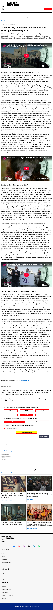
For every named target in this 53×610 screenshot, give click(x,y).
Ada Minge (30, 499)
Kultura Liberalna (10, 6)
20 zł (26, 414)
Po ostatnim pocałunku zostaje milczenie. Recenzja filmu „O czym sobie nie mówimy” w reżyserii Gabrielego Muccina (39, 524)
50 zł (11, 414)
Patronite (4, 598)
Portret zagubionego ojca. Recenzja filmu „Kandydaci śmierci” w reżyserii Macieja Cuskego (39, 494)
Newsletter (4, 559)
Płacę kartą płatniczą (26, 432)
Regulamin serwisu (6, 573)
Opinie (35, 13)
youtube (19, 546)
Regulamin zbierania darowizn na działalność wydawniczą (15, 579)
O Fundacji (4, 565)
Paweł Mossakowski (6, 500)
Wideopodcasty (26, 13)
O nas (3, 553)
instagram (24, 546)
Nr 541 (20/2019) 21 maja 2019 (8, 24)
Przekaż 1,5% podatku (7, 595)
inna (42, 414)
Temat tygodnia (7, 13)
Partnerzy (4, 586)
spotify (39, 546)
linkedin (34, 546)
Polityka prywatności (7, 576)
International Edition (6, 562)
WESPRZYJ (47, 8)
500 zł (10, 410)
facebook (14, 546)
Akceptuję (12, 428)
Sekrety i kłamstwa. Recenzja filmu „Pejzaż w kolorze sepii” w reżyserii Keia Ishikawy (12, 495)
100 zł (42, 410)
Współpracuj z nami (6, 589)
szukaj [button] (27, 17)
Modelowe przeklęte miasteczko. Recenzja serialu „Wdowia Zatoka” (12, 523)
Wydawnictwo (43, 13)
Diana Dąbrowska (32, 528)
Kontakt (3, 556)
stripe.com (44, 436)
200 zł (26, 410)
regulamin (14, 428)
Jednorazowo (38, 421)
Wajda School (25, 380)
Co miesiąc (15, 421)
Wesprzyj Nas (5, 592)
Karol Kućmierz (5, 526)
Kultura (17, 13)
